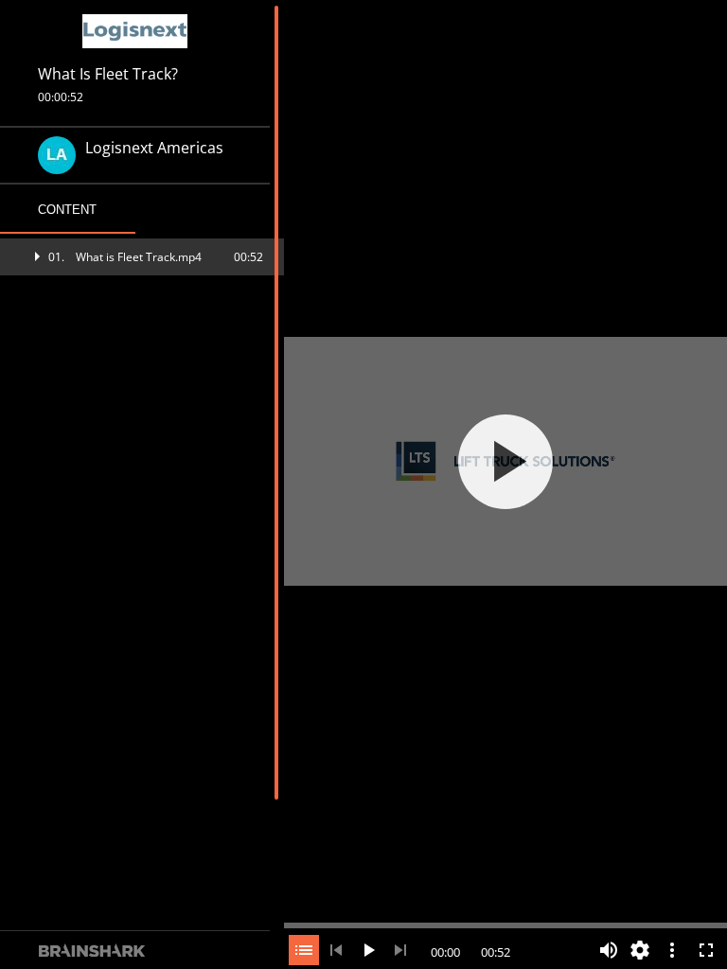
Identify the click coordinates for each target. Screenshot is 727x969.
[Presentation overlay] (505, 461)
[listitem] (142, 256)
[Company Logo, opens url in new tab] (135, 31)
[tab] (67, 210)
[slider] (505, 923)
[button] (142, 256)
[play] (505, 461)
